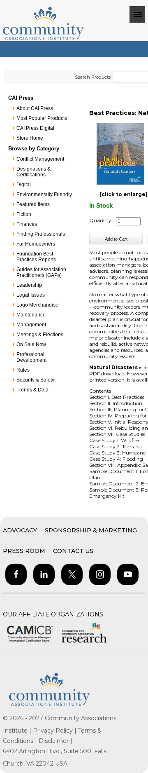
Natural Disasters (113, 367)
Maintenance (31, 315)
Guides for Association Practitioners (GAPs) (41, 272)
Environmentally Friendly (44, 194)
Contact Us (73, 551)
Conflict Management (40, 159)
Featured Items (33, 204)
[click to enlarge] (123, 194)
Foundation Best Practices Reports (36, 256)
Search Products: (93, 77)
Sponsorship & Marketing (91, 530)
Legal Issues (30, 295)
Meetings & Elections (39, 334)
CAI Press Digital (35, 128)
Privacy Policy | (55, 730)
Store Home (29, 138)
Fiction (23, 214)
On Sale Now (31, 344)
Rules (23, 370)
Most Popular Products (41, 118)
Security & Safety (35, 380)
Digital (23, 184)
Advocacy (20, 530)
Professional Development (31, 357)
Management (31, 325)
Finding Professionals (40, 234)
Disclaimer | (55, 741)
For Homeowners (35, 244)
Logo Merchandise (37, 305)
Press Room (24, 551)
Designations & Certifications (33, 172)
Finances (26, 224)
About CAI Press (34, 108)
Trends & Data (32, 390)
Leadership (29, 285)
